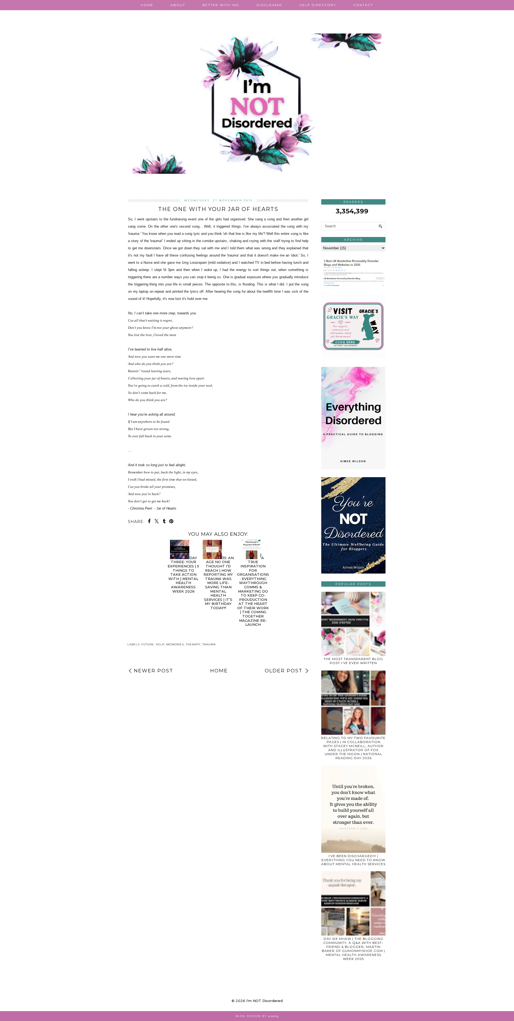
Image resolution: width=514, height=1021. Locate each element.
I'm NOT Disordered (264, 1001)
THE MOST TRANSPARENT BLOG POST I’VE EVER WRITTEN (353, 661)
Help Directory (317, 5)
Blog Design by (257, 1016)
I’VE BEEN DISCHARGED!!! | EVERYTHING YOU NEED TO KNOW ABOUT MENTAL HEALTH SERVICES (353, 860)
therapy (193, 644)
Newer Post (153, 671)
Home (147, 5)
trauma (209, 644)
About (178, 5)
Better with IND (220, 5)
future (147, 644)
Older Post (284, 671)
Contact (363, 5)
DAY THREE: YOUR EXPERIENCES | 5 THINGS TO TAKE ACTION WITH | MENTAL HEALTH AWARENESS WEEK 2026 (183, 574)
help (160, 644)
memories (175, 644)
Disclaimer (269, 5)
